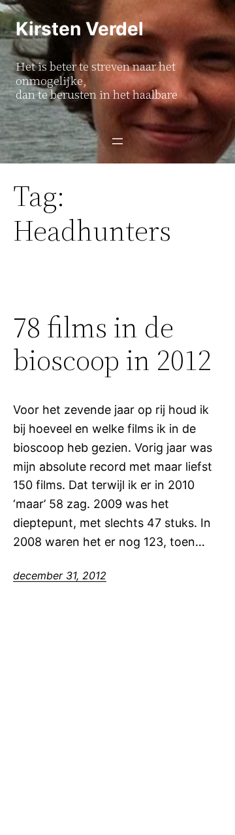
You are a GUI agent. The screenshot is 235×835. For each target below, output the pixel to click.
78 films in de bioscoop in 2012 (112, 344)
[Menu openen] (117, 141)
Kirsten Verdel (80, 29)
